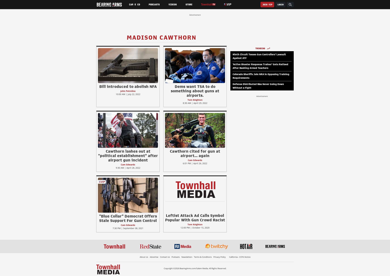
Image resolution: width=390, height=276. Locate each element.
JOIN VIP (267, 4)
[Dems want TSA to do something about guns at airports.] (195, 65)
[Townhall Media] (108, 269)
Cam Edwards (128, 164)
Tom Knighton (195, 99)
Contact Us (165, 257)
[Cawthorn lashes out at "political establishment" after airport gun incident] (128, 130)
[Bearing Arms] (109, 4)
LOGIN (280, 4)
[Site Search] (290, 4)
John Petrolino (128, 91)
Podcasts (154, 4)
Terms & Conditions (203, 257)
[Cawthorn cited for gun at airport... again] (195, 130)
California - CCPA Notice (239, 257)
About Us (144, 257)
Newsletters (186, 257)
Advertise (154, 257)
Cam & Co (134, 4)
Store (189, 4)
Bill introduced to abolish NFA (128, 86)
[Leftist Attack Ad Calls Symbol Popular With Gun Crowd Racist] (195, 189)
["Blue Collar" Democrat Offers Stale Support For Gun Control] (128, 195)
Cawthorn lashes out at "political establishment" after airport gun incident (128, 155)
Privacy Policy (219, 257)
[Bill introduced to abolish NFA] (128, 65)
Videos (172, 4)
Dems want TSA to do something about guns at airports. (195, 91)
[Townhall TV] (208, 4)
